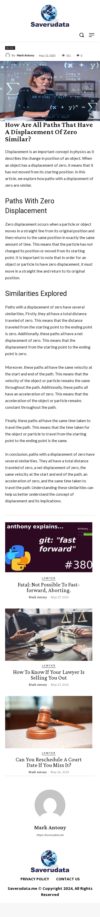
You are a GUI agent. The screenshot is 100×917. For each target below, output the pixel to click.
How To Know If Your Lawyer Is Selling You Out (49, 675)
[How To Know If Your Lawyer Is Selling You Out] (48, 635)
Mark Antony (25, 55)
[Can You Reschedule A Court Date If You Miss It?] (48, 722)
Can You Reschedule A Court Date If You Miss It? (49, 762)
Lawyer (49, 578)
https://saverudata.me (50, 834)
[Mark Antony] (8, 55)
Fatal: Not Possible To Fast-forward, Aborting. (49, 587)
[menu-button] (92, 35)
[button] (81, 35)
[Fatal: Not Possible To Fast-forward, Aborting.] (48, 547)
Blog (10, 48)
